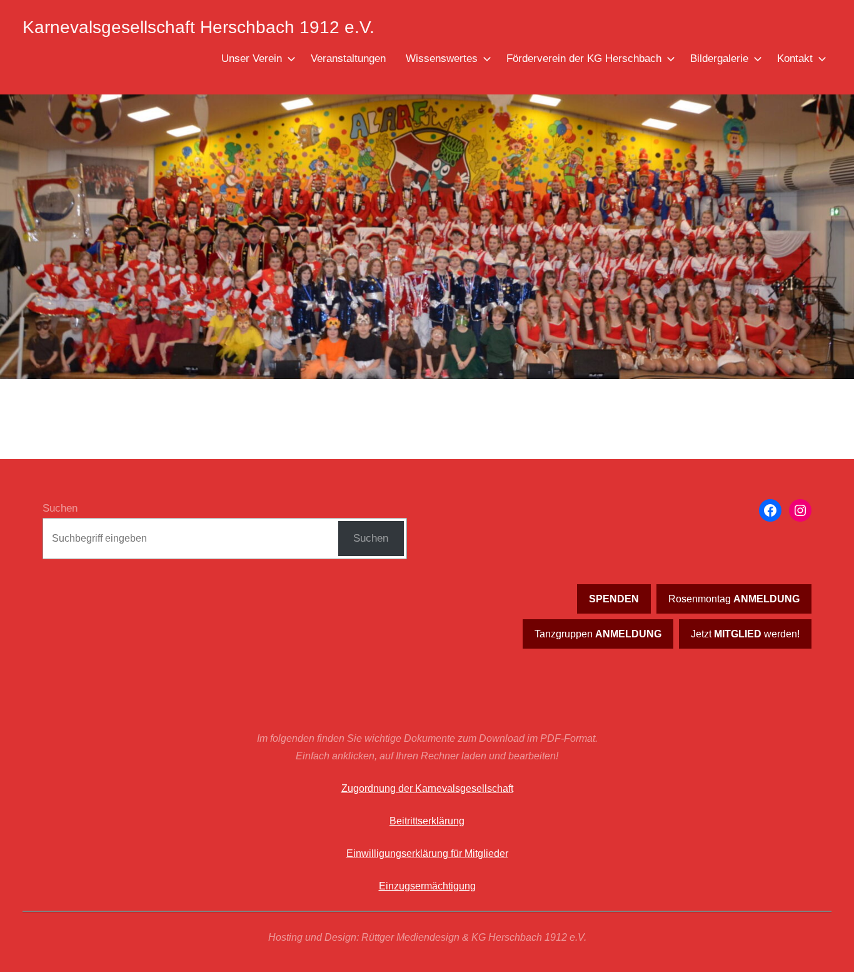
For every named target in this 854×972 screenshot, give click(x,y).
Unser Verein (251, 58)
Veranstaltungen (348, 58)
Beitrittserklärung (427, 821)
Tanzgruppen (598, 634)
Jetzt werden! (745, 634)
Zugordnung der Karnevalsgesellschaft (427, 788)
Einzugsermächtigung (427, 886)
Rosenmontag (734, 599)
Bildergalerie (719, 58)
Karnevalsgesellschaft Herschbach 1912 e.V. (198, 27)
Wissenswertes (442, 58)
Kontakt (795, 58)
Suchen (60, 508)
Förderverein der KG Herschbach (583, 58)
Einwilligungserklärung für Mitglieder (427, 853)
